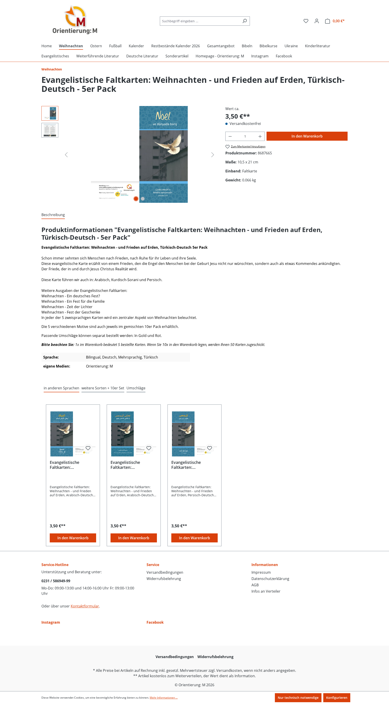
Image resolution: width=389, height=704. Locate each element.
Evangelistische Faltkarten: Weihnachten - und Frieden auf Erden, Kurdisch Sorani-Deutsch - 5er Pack (129, 465)
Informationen (264, 564)
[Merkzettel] (306, 20)
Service (153, 564)
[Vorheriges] (66, 154)
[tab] (53, 215)
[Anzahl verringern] (230, 136)
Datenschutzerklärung (270, 578)
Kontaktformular (85, 606)
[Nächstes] (212, 154)
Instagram (50, 622)
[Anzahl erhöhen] (260, 136)
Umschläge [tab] (136, 388)
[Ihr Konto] (316, 20)
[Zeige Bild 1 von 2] (136, 199)
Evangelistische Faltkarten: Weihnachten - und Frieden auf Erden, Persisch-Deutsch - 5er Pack (193, 465)
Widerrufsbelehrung (164, 578)
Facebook (155, 622)
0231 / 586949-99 (55, 580)
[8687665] (139, 154)
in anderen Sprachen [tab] (61, 388)
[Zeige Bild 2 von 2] (143, 199)
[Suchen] (244, 21)
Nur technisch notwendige (298, 697)
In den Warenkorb (307, 136)
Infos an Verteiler (265, 591)
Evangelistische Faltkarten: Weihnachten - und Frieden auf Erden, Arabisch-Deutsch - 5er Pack (72, 465)
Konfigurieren (336, 697)
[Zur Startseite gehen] (75, 20)
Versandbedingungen (165, 572)
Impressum (261, 572)
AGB (255, 584)
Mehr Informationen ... (164, 697)
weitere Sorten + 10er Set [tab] (102, 388)
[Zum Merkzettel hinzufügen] (88, 448)
